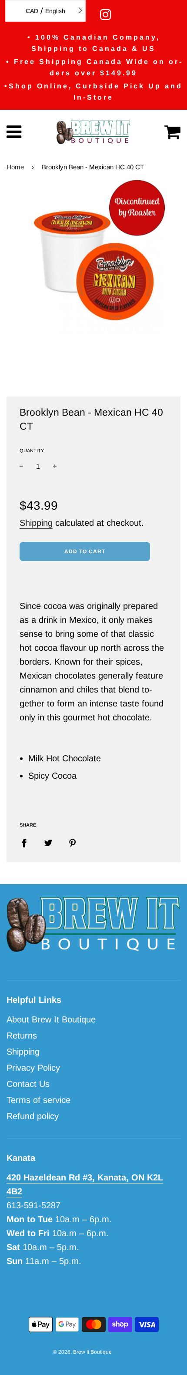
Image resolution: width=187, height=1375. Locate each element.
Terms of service (38, 1100)
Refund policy (33, 1116)
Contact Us (28, 1084)
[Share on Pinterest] (72, 842)
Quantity (32, 450)
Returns (22, 1035)
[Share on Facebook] (27, 842)
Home (15, 167)
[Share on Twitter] (48, 842)
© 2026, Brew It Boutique (82, 1352)
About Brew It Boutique (51, 1019)
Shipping (36, 523)
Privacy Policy (33, 1067)
